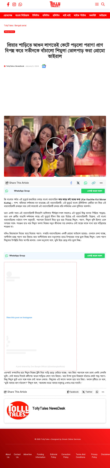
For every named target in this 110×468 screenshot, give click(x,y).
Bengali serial (20, 25)
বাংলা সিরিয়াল (22, 15)
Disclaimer (105, 454)
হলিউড (56, 15)
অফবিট (92, 15)
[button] (103, 4)
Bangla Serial (9, 32)
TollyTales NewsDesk (15, 66)
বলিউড (46, 15)
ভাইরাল (103, 15)
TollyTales (8, 25)
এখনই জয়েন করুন (93, 191)
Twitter (88, 392)
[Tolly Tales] (55, 4)
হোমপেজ (8, 15)
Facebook (73, 392)
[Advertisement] (55, 95)
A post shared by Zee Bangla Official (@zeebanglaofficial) (40, 366)
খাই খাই (67, 15)
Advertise (27, 454)
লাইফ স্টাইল (80, 15)
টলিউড (35, 15)
